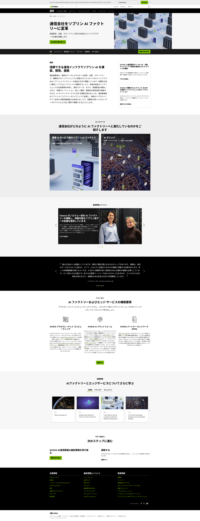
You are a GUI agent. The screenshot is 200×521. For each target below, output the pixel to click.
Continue (144, 2)
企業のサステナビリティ (56, 512)
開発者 (119, 498)
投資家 (51, 501)
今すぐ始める (95, 51)
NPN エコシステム (123, 354)
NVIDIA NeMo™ (106, 356)
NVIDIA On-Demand (89, 518)
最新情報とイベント (69, 51)
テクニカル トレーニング (125, 512)
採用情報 (52, 518)
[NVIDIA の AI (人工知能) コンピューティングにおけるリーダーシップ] (54, 6)
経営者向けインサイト (124, 504)
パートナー (111, 11)
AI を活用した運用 (61, 11)
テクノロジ (79, 51)
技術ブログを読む (126, 104)
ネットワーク (102, 11)
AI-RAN (94, 11)
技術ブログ (87, 504)
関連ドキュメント (123, 509)
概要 (51, 51)
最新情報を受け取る (89, 509)
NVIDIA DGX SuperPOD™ (67, 358)
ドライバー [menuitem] (123, 6)
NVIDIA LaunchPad (89, 364)
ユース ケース (57, 51)
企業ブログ (87, 501)
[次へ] (144, 237)
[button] (149, 7)
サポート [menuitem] (130, 6)
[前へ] (56, 237)
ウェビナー (87, 507)
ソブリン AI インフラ (84, 11)
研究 (51, 509)
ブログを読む (124, 79)
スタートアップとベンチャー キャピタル (129, 507)
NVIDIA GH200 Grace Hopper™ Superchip (68, 364)
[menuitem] (62, 6)
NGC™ (86, 368)
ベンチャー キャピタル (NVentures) (60, 504)
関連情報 (87, 51)
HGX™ (51, 364)
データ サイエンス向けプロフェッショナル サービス (132, 518)
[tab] (90, 411)
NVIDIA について (54, 498)
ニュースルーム (88, 498)
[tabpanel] (100, 428)
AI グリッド (72, 11)
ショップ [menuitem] (116, 6)
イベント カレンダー (89, 512)
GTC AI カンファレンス (90, 515)
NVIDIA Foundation (55, 507)
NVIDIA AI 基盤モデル (94, 360)
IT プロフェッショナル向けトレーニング (129, 515)
